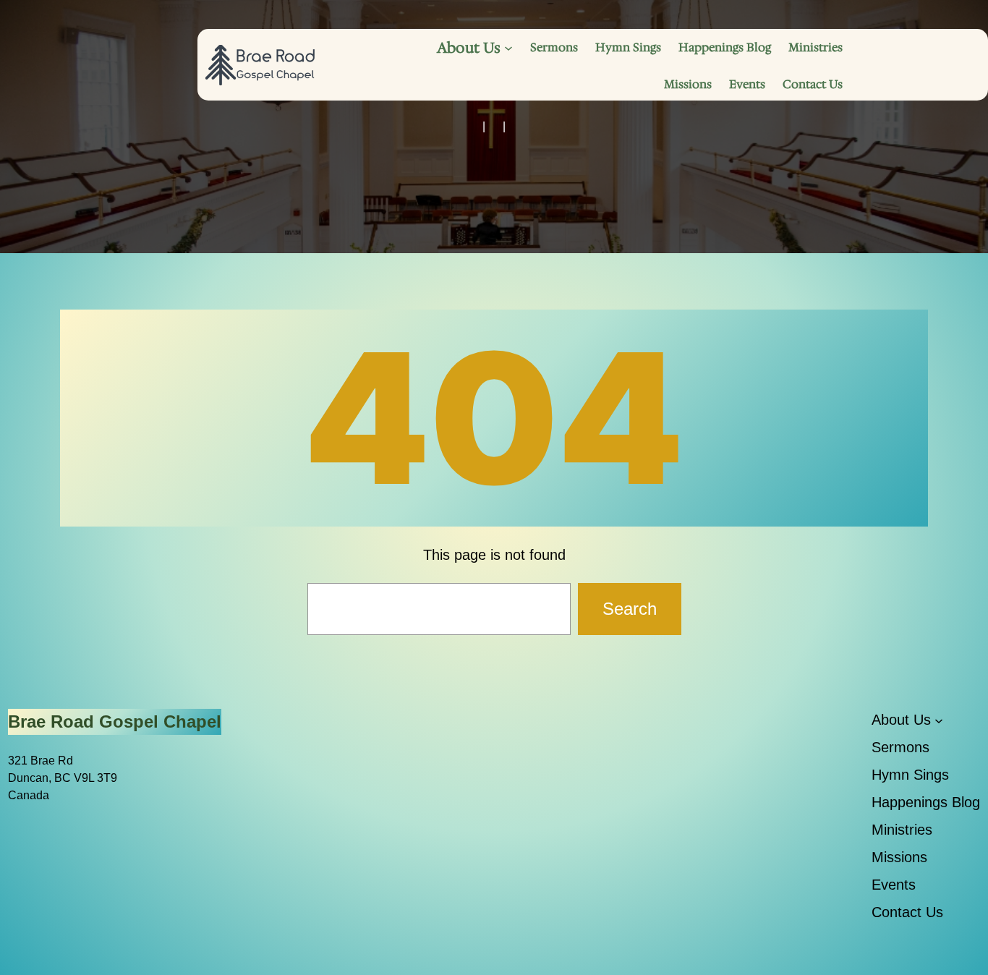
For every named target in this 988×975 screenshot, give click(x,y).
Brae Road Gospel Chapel (114, 721)
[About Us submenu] (508, 47)
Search (629, 608)
